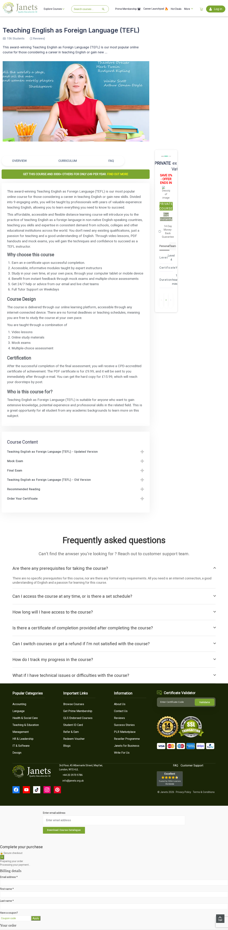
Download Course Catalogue (64, 830)
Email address (9, 877)
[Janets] (20, 12)
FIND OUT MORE (117, 174)
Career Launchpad (154, 8)
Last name (7, 900)
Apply (36, 918)
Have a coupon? (9, 912)
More (187, 9)
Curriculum (67, 160)
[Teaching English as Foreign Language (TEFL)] (76, 101)
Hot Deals (176, 9)
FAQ (111, 160)
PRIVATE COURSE (166, 206)
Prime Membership (126, 9)
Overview (19, 160)
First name (7, 889)
